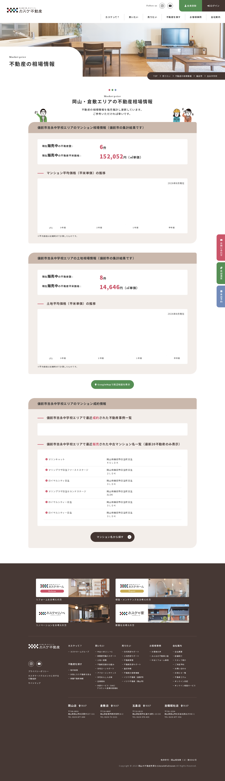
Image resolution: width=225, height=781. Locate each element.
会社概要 (178, 651)
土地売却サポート (131, 656)
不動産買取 (128, 660)
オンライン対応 (181, 681)
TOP (155, 76)
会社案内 (215, 17)
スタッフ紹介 (180, 660)
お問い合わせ (180, 668)
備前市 (199, 76)
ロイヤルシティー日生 (60, 502)
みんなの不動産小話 (160, 656)
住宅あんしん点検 (104, 677)
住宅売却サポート (131, 651)
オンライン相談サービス (185, 685)
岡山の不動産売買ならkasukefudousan (157, 765)
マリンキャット (57, 459)
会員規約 (101, 681)
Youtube (170, 6)
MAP (84, 705)
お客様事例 (196, 17)
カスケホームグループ (79, 651)
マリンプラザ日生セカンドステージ (67, 491)
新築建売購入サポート (106, 656)
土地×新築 (102, 660)
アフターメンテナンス (106, 673)
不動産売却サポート (132, 664)
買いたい (133, 17)
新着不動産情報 (77, 678)
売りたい (152, 17)
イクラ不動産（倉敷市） (134, 677)
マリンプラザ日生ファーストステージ (68, 469)
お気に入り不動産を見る (80, 674)
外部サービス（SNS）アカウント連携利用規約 (107, 686)
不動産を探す (173, 17)
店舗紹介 (178, 656)
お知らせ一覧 (180, 673)
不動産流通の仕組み (105, 664)
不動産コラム (180, 677)
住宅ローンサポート (105, 668)
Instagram (162, 6)
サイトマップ (34, 683)
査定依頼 (128, 668)
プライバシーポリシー (38, 671)
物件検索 (74, 670)
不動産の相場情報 (183, 76)
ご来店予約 (179, 664)
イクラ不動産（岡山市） (134, 681)
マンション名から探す (110, 537)
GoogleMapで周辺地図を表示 (114, 384)
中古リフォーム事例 (160, 660)
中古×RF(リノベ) (105, 651)
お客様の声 (156, 651)
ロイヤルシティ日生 (59, 480)
